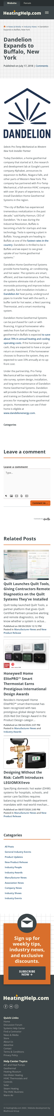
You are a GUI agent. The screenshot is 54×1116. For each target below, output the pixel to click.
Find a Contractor (12, 1031)
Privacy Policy (11, 1055)
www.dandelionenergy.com (19, 413)
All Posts (9, 846)
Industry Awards (12, 731)
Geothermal (10, 1068)
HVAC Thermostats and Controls (15, 1080)
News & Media (14, 26)
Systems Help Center (14, 1028)
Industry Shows (13, 893)
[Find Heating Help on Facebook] (6, 1006)
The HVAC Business (13, 1091)
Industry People (13, 867)
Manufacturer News (25, 629)
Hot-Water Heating (13, 1075)
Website (11, 2)
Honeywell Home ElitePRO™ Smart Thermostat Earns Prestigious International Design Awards (25, 683)
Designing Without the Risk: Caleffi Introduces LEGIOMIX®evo (23, 777)
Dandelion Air (11, 294)
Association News (14, 882)
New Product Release (16, 862)
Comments (42, 65)
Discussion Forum (13, 1024)
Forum (27, 2)
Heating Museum (12, 1071)
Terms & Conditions (14, 1051)
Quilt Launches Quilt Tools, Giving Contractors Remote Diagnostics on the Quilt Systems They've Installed (27, 591)
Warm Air (8, 1095)
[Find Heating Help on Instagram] (16, 1006)
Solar (6, 1085)
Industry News (30, 26)
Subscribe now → (27, 972)
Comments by (38, 519)
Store (6, 1038)
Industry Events (13, 898)
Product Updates (14, 856)
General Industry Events (18, 851)
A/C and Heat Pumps (14, 1064)
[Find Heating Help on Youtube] (11, 1006)
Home (7, 1021)
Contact (7, 1048)
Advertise (8, 1044)
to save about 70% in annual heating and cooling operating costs (27, 339)
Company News (13, 887)
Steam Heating (11, 1088)
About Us (8, 1041)
